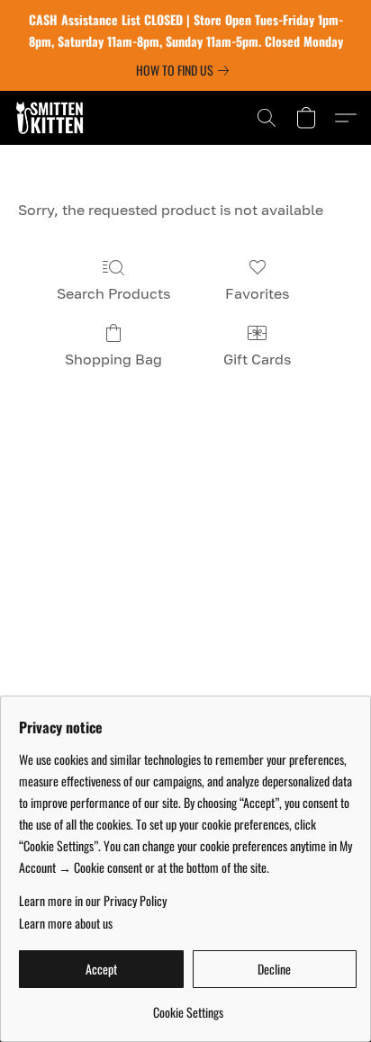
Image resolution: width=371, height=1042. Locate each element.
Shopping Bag (113, 359)
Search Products (113, 293)
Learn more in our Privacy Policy (93, 901)
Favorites (257, 293)
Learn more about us (66, 923)
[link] (186, 70)
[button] (51, 118)
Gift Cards (257, 359)
